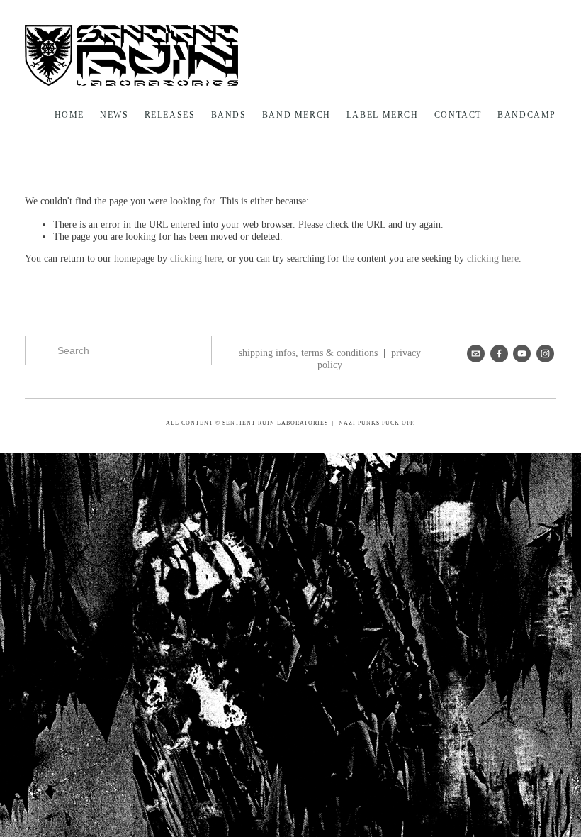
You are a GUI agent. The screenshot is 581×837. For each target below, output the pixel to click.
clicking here (196, 258)
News (114, 115)
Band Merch (296, 115)
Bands (229, 115)
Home (69, 115)
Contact (458, 115)
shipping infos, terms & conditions (308, 353)
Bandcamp (526, 115)
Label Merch (382, 115)
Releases (170, 115)
